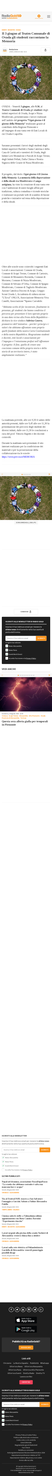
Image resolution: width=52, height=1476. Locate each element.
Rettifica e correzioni (26, 1450)
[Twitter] (17, 1309)
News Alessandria (15, 646)
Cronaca (5, 716)
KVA (32, 1473)
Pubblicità (34, 1363)
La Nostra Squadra (20, 1363)
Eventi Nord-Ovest (15, 654)
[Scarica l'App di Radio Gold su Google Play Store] (26, 1329)
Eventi (4, 30)
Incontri (11, 30)
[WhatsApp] (40, 1309)
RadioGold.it (32, 1466)
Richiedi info (26, 1348)
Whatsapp (44, 1363)
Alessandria (23, 716)
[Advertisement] (26, 234)
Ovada (18, 30)
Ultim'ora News (16, 1366)
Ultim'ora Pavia (14, 1370)
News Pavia (12, 650)
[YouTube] (23, 1309)
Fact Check (26, 1447)
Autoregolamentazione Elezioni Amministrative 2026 (26, 1453)
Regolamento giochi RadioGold (26, 1445)
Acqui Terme (13, 716)
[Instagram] (29, 1309)
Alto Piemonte (34, 716)
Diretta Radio (28, 1373)
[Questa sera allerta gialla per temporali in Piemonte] (26, 694)
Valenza (16, 1210)
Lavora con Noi (26, 1376)
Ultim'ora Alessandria (33, 1366)
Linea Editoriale (26, 1442)
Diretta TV (40, 1373)
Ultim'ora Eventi (14, 1373)
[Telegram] (35, 1309)
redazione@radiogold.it (34, 1470)
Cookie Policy (32, 1435)
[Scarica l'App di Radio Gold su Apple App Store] (26, 1320)
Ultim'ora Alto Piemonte (33, 1370)
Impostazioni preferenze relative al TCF (26, 1455)
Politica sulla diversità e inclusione (26, 1437)
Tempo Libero (7, 1210)
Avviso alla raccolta (26, 1460)
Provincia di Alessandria (10, 718)
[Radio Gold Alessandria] (11, 16)
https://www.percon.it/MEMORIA (18, 456)
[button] (49, 474)
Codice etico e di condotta (26, 1440)
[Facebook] (11, 1309)
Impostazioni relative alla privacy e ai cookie (26, 1458)
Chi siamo (7, 1363)
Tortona (23, 718)
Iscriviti (41, 638)
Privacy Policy (31, 658)
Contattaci (26, 1382)
